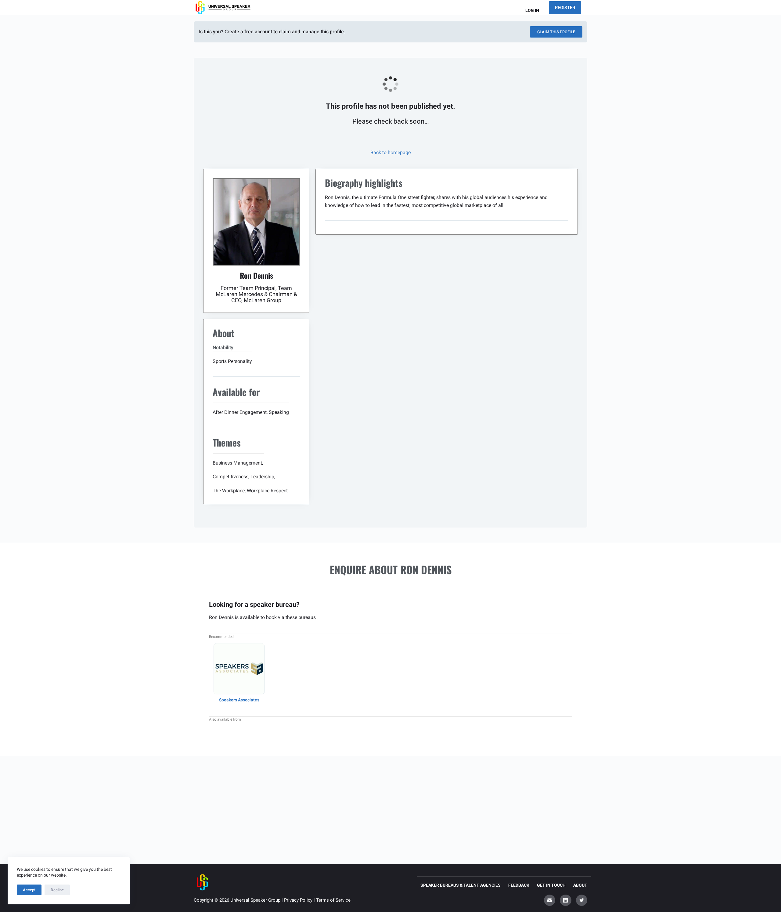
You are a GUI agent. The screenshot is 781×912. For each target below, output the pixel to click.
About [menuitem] (580, 885)
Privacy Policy (298, 900)
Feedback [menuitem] (518, 885)
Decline (57, 890)
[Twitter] (582, 900)
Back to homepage (390, 152)
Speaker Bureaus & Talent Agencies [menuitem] (460, 885)
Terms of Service (333, 900)
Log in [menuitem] (532, 10)
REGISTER (565, 7)
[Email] (550, 900)
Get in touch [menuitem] (551, 885)
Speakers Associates (239, 699)
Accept (29, 890)
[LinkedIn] (565, 900)
